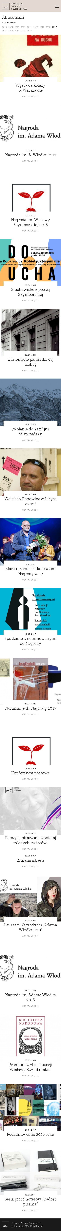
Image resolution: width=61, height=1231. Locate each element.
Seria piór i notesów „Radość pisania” (30, 1201)
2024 (10, 27)
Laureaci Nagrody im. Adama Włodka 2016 (30, 927)
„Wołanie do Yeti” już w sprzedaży (30, 431)
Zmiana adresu (30, 860)
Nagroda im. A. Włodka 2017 (30, 154)
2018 (48, 27)
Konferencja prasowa (30, 772)
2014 (17, 31)
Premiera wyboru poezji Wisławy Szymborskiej (30, 1067)
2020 (35, 27)
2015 (10, 31)
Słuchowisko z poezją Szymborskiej (30, 292)
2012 (29, 31)
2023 (17, 27)
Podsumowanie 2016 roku (30, 1134)
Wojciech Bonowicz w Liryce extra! (31, 501)
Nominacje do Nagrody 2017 (30, 708)
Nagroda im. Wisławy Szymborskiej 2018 (30, 222)
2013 (23, 31)
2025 (4, 27)
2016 (4, 31)
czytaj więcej (30, 96)
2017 (54, 27)
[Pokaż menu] (57, 6)
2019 (42, 27)
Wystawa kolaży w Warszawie (30, 88)
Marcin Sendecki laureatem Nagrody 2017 (30, 571)
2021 (29, 27)
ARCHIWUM (9, 22)
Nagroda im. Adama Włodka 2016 (30, 997)
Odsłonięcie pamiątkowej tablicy (30, 362)
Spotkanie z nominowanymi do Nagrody (30, 641)
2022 (23, 27)
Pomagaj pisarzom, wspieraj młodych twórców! (30, 840)
